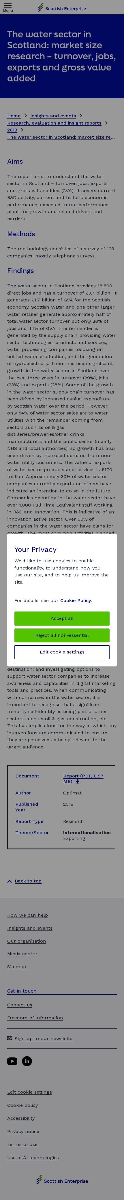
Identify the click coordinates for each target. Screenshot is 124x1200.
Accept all (62, 618)
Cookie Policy (75, 600)
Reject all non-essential (62, 635)
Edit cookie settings (62, 652)
